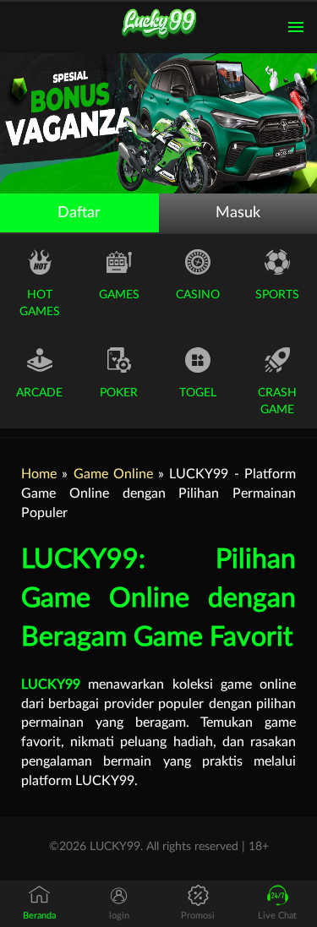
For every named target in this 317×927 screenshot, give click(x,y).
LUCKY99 (50, 684)
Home (39, 474)
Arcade (39, 393)
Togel (197, 393)
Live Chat (277, 915)
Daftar (79, 213)
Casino (198, 295)
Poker (119, 393)
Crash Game (277, 401)
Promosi (198, 915)
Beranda (39, 915)
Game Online (113, 474)
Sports (277, 295)
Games (119, 295)
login (119, 915)
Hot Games (39, 303)
